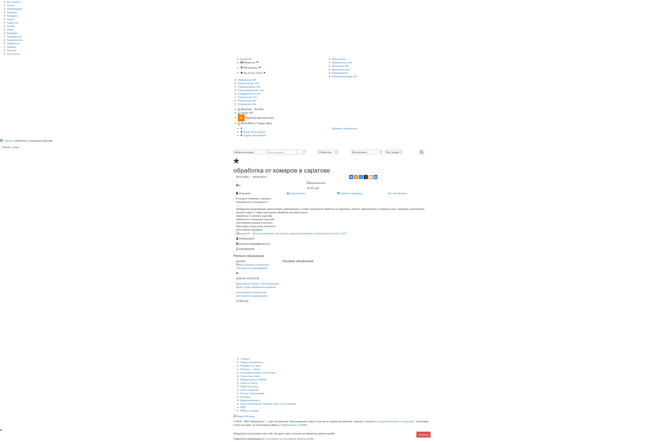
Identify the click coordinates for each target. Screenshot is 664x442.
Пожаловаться (297, 193)
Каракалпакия (340, 72)
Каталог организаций (252, 393)
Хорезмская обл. (247, 104)
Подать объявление (254, 135)
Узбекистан (13, 43)
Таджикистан (14, 36)
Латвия (11, 26)
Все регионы (339, 59)
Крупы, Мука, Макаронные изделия (256, 287)
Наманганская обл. (248, 83)
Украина (11, 46)
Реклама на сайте (250, 365)
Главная (7, 140)
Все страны (13, 1)
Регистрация (258, 131)
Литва (10, 29)
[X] (366, 177)
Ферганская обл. (247, 100)
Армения (12, 12)
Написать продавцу (351, 193)
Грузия (11, 19)
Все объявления (397, 193)
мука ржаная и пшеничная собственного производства (251, 293)
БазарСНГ (246, 59)
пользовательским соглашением (396, 421)
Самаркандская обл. (249, 86)
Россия (11, 5)
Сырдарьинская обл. (249, 93)
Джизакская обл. (341, 69)
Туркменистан (15, 40)
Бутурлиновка (270, 283)
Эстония (11, 50)
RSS (242, 407)
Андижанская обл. (342, 62)
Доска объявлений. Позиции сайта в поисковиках (268, 403)
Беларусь (12, 15)
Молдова (12, 33)
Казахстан (12, 22)
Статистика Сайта (250, 376)
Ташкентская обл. (248, 97)
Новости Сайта (248, 383)
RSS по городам (249, 410)
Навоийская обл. (247, 79)
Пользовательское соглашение (257, 372)
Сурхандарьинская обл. (251, 90)
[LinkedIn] (375, 177)
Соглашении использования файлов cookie (289, 438)
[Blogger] (370, 177)
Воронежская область (248, 283)
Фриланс (245, 396)
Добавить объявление (344, 128)
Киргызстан (13, 53)
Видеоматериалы (250, 400)
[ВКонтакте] (351, 177)
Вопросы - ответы (250, 369)
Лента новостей (249, 389)
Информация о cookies (253, 379)
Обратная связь (249, 386)
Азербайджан (14, 8)
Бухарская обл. (340, 65)
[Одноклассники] (356, 177)
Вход (246, 131)
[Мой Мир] (361, 177)
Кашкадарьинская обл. (345, 76)
